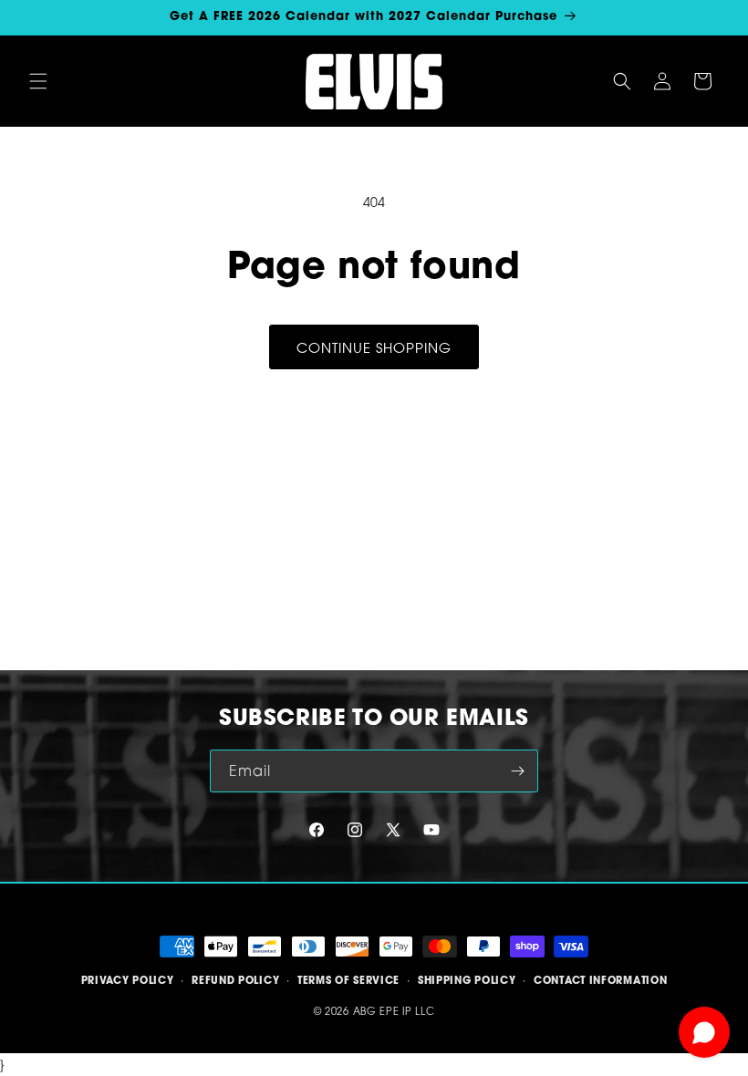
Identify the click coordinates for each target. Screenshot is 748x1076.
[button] (38, 81)
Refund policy (235, 980)
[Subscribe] (517, 771)
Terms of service (348, 980)
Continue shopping (374, 347)
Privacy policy (127, 980)
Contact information (600, 980)
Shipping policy (467, 980)
